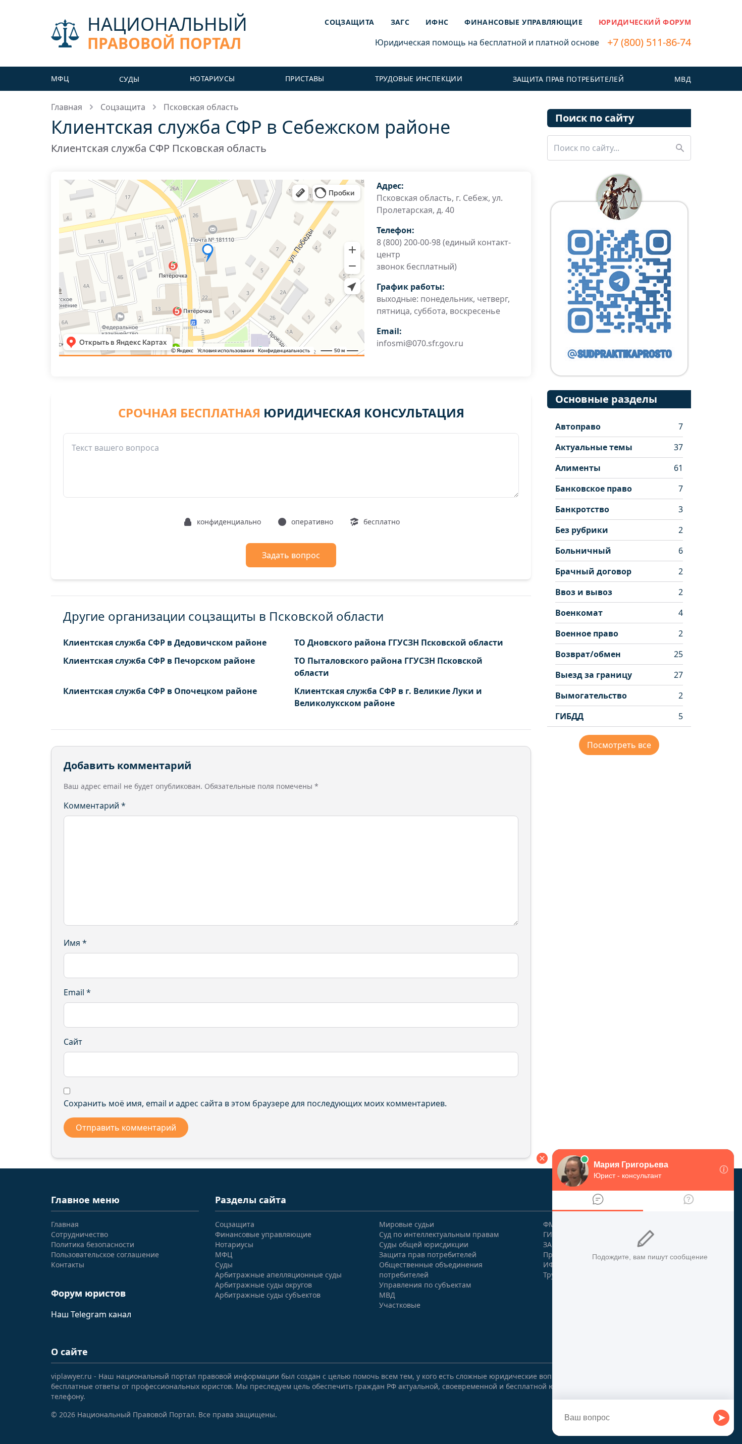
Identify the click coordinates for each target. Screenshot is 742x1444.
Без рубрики (581, 530)
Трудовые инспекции (418, 78)
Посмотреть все (619, 745)
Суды (129, 79)
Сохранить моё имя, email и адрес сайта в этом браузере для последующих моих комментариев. (255, 1103)
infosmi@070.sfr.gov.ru (420, 343)
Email (77, 992)
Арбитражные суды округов (263, 1285)
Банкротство (582, 509)
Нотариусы (212, 78)
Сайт (73, 1041)
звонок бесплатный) (417, 266)
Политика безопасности (92, 1244)
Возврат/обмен (588, 654)
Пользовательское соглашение (105, 1254)
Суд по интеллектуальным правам (439, 1234)
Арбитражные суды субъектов (268, 1295)
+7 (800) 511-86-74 (649, 42)
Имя (75, 942)
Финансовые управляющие (523, 22)
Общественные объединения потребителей (431, 1269)
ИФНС (437, 22)
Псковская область (201, 107)
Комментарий (95, 805)
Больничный (583, 550)
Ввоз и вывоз (583, 592)
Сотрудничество (79, 1234)
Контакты (67, 1264)
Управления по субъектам (425, 1285)
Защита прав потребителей (568, 79)
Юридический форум (645, 22)
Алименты (578, 467)
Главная (66, 107)
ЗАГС (400, 22)
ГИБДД (569, 716)
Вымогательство (591, 695)
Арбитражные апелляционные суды (278, 1274)
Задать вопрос (291, 555)
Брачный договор (593, 571)
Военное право (586, 633)
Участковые (399, 1305)
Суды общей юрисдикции (423, 1244)
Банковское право (593, 488)
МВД (682, 79)
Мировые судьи (406, 1224)
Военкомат (579, 612)
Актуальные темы (593, 447)
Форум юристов (88, 1293)
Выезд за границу (593, 674)
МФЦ (60, 78)
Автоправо (578, 426)
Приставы (305, 78)
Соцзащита (349, 22)
